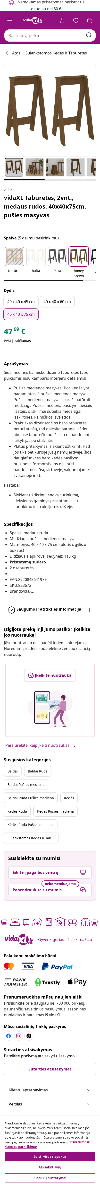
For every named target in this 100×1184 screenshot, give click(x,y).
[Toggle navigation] (10, 20)
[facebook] (8, 1036)
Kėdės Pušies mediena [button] (55, 811)
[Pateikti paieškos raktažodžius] (89, 35)
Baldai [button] (13, 771)
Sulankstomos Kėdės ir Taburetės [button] (33, 838)
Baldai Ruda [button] (38, 771)
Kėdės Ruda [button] (17, 811)
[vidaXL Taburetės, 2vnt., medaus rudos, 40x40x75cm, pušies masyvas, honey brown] (50, 111)
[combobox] (50, 35)
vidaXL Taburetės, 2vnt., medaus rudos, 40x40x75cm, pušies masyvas (45, 206)
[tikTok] (28, 1036)
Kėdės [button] (69, 798)
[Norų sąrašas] (75, 20)
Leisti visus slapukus (50, 1156)
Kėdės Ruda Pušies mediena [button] (31, 824)
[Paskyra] (62, 20)
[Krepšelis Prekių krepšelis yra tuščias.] (90, 20)
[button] (14, 263)
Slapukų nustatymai (50, 1178)
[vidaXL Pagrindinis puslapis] (33, 20)
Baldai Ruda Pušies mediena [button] (31, 798)
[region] (50, 1150)
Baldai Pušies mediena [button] (26, 784)
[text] (14, 332)
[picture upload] (50, 709)
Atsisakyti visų (50, 1167)
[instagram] (18, 1036)
